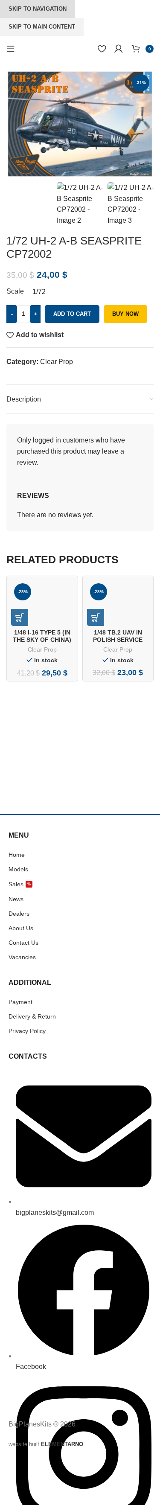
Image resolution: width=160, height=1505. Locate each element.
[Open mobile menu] (10, 48)
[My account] (118, 48)
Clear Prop (56, 361)
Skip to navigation (38, 9)
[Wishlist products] (101, 48)
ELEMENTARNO (62, 1444)
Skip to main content (42, 26)
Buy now (125, 314)
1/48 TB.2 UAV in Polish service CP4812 (118, 640)
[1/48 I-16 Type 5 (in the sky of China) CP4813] (42, 603)
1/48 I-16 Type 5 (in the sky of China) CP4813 (42, 640)
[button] (19, 617)
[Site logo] (42, 48)
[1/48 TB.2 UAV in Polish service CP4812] (118, 603)
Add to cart (72, 314)
